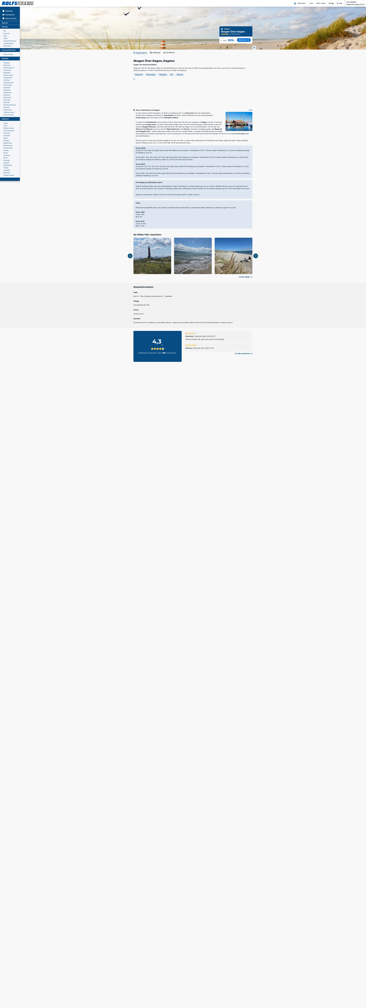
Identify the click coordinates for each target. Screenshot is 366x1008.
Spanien (6, 163)
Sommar (6, 33)
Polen (5, 158)
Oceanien (6, 155)
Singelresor (7, 92)
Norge (5, 153)
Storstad (6, 107)
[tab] (140, 52)
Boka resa (243, 40)
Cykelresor (7, 70)
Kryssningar (7, 85)
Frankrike (6, 133)
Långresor (7, 87)
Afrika (5, 123)
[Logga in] (295, 3)
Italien (5, 138)
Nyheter (5, 23)
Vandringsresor (8, 68)
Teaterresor (7, 110)
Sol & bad (6, 100)
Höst (5, 36)
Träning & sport (8, 112)
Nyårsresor (7, 46)
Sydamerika (7, 165)
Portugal (6, 160)
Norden (6, 150)
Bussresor (6, 65)
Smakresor (7, 97)
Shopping (6, 90)
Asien (5, 126)
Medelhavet (7, 143)
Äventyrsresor (8, 75)
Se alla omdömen (243, 354)
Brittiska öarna (8, 128)
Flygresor (6, 63)
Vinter (5, 38)
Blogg (331, 3)
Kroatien (6, 140)
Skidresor (6, 95)
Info (311, 3)
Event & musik (8, 115)
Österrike (6, 173)
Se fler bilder (244, 277)
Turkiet (5, 168)
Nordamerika (8, 148)
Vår (4, 31)
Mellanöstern (8, 145)
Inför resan (321, 3)
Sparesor (6, 102)
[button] (192, 92)
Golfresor (6, 80)
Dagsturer (6, 73)
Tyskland (6, 170)
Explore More (8, 54)
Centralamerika (8, 131)
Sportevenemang (9, 105)
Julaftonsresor (8, 43)
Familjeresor (7, 78)
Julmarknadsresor (9, 41)
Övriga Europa (8, 175)
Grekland (6, 135)
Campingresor (8, 82)
